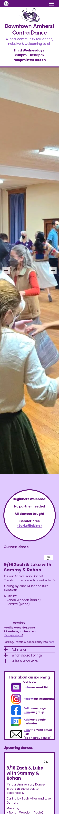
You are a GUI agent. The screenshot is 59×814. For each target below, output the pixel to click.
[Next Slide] (53, 270)
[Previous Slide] (6, 270)
